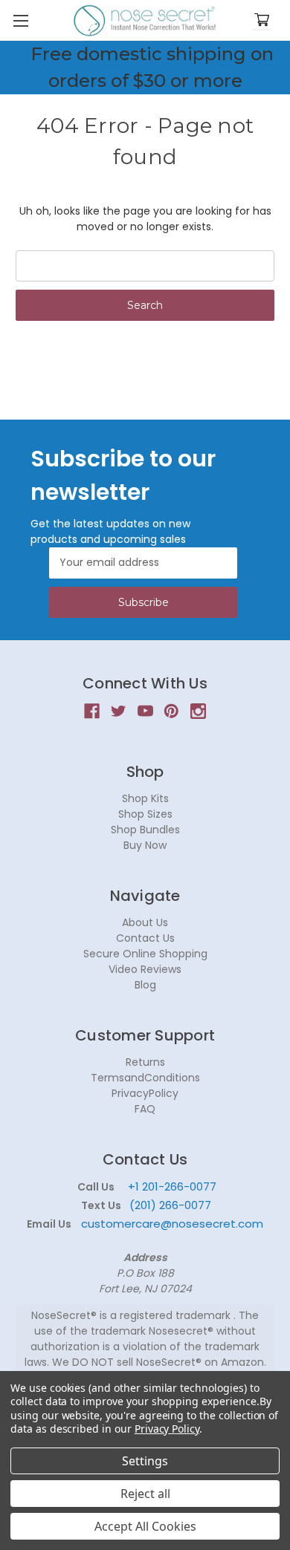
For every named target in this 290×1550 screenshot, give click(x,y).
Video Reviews (145, 969)
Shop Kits (145, 798)
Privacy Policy (167, 1429)
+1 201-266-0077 (172, 1186)
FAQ (145, 1108)
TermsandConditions (145, 1077)
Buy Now (145, 845)
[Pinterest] (171, 711)
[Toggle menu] (20, 20)
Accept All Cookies (145, 1526)
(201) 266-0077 (170, 1205)
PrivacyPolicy (145, 1093)
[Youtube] (145, 711)
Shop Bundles (145, 829)
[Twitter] (118, 711)
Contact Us (145, 938)
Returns (145, 1062)
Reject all (145, 1493)
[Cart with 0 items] (261, 20)
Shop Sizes (145, 814)
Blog (145, 984)
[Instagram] (198, 711)
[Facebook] (92, 711)
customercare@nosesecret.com (170, 1223)
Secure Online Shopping (145, 953)
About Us (145, 922)
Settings (145, 1461)
